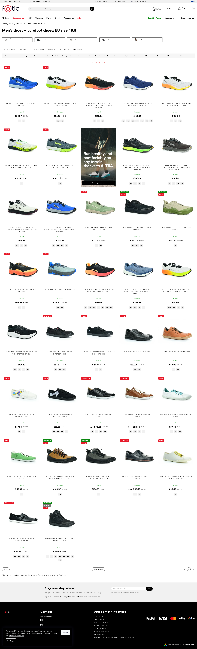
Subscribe (149, 588)
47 (111, 307)
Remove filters (98, 62)
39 (60, 370)
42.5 (128, 121)
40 (17, 245)
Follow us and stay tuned (41, 620)
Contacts (47, 1)
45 (23, 121)
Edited (189, 644)
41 (86, 307)
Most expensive (39, 49)
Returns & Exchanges (101, 622)
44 (19, 121)
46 (151, 121)
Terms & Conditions (100, 625)
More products (98, 569)
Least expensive (24, 49)
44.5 (142, 121)
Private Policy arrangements (130, 592)
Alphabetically (64, 49)
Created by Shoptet (174, 644)
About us (7, 1)
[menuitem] (5, 18)
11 (193, 569)
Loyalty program (33, 1)
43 (62, 121)
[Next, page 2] (189, 569)
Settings (10, 641)
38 (56, 370)
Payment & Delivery (100, 628)
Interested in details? (16, 636)
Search (92, 9)
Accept (65, 632)
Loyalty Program (99, 619)
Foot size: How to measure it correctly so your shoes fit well (114, 637)
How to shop (19, 1)
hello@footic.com (46, 616)
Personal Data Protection (102, 631)
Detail (20, 98)
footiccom (41, 625)
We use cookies (99, 634)
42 (58, 121)
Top (7, 569)
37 (54, 432)
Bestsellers (52, 49)
